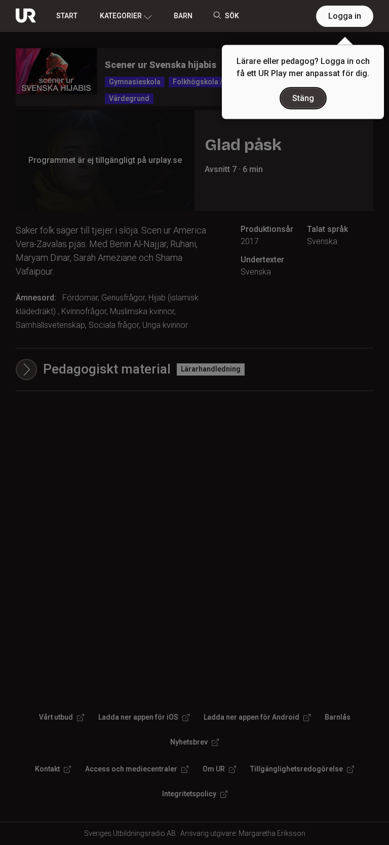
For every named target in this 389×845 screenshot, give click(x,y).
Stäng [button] (303, 98)
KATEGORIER (121, 16)
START (66, 16)
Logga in (344, 16)
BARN (183, 16)
